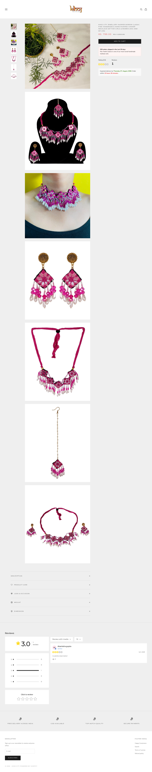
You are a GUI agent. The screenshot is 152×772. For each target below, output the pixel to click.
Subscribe (13, 758)
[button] (27, 659)
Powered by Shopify (28, 766)
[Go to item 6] (14, 67)
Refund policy (139, 753)
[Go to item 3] (14, 42)
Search (137, 747)
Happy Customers (141, 743)
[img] (103, 64)
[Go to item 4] (14, 50)
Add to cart (120, 41)
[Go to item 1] (14, 26)
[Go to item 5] (14, 59)
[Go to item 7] (14, 75)
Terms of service (140, 750)
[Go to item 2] (14, 34)
